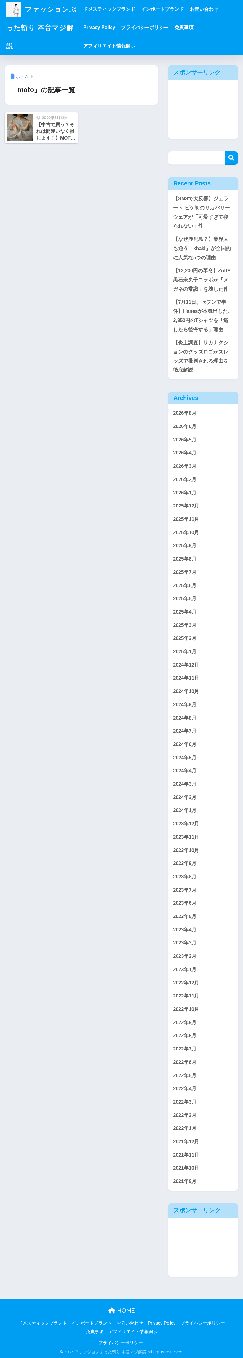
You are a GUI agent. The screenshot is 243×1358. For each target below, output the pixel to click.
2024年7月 (184, 731)
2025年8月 (184, 559)
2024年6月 (184, 744)
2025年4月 (184, 612)
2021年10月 (186, 1168)
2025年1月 (184, 651)
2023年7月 (184, 890)
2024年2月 (184, 797)
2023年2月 (184, 956)
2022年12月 (186, 983)
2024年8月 (184, 718)
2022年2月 (184, 1115)
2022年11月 (186, 996)
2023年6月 (184, 903)
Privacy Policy (99, 27)
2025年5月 (184, 598)
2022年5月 (184, 1075)
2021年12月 (186, 1141)
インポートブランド (162, 9)
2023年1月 (184, 969)
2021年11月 (186, 1155)
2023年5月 (184, 916)
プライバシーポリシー (145, 27)
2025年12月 (186, 506)
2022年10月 (186, 1009)
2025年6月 (184, 585)
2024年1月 (184, 810)
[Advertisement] (203, 109)
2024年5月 (184, 757)
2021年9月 (184, 1181)
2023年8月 (184, 877)
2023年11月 (186, 837)
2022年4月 (184, 1088)
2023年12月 (186, 824)
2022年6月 (184, 1062)
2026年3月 (184, 466)
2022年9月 (184, 1022)
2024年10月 (186, 691)
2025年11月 (186, 519)
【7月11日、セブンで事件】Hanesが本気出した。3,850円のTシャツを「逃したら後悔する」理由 (203, 315)
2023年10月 (186, 850)
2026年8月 (184, 413)
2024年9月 (184, 704)
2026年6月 (184, 426)
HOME (125, 1310)
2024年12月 (186, 665)
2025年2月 (184, 638)
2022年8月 (184, 1035)
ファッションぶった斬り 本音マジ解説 (41, 27)
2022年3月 (184, 1102)
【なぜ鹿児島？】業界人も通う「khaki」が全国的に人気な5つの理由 (202, 248)
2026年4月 (184, 453)
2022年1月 (184, 1128)
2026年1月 (184, 493)
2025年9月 (184, 545)
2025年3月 (184, 625)
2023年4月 (184, 930)
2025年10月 (186, 532)
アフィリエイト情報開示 (109, 45)
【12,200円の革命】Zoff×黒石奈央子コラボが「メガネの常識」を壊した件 (202, 280)
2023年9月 (184, 863)
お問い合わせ (204, 9)
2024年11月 (186, 678)
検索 (231, 158)
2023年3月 (184, 943)
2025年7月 (184, 572)
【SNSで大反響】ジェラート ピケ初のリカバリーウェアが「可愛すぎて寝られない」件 (201, 212)
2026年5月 (184, 440)
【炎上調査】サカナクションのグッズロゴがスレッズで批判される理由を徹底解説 (200, 356)
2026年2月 (184, 479)
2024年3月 (184, 784)
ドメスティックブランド (109, 9)
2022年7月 (184, 1049)
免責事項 (184, 27)
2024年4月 (184, 771)
